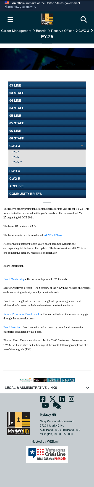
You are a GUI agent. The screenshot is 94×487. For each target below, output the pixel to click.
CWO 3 (84, 31)
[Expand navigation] (10, 19)
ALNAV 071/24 (53, 235)
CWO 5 (14, 178)
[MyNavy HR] (18, 423)
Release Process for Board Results (22, 314)
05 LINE (15, 115)
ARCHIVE (16, 186)
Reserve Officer (63, 31)
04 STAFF (16, 108)
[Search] (84, 19)
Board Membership (13, 279)
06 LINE (15, 131)
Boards (41, 31)
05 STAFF (16, 123)
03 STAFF (16, 93)
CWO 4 (14, 171)
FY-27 (15, 152)
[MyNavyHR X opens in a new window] (52, 400)
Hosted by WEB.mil (45, 441)
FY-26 (15, 157)
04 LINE (15, 100)
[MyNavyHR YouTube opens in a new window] (45, 406)
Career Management (16, 31)
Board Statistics (11, 327)
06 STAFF (16, 138)
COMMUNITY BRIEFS (25, 194)
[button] (21, 7)
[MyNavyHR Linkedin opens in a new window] (62, 400)
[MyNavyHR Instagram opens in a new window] (71, 400)
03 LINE (15, 85)
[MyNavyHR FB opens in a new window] (43, 400)
